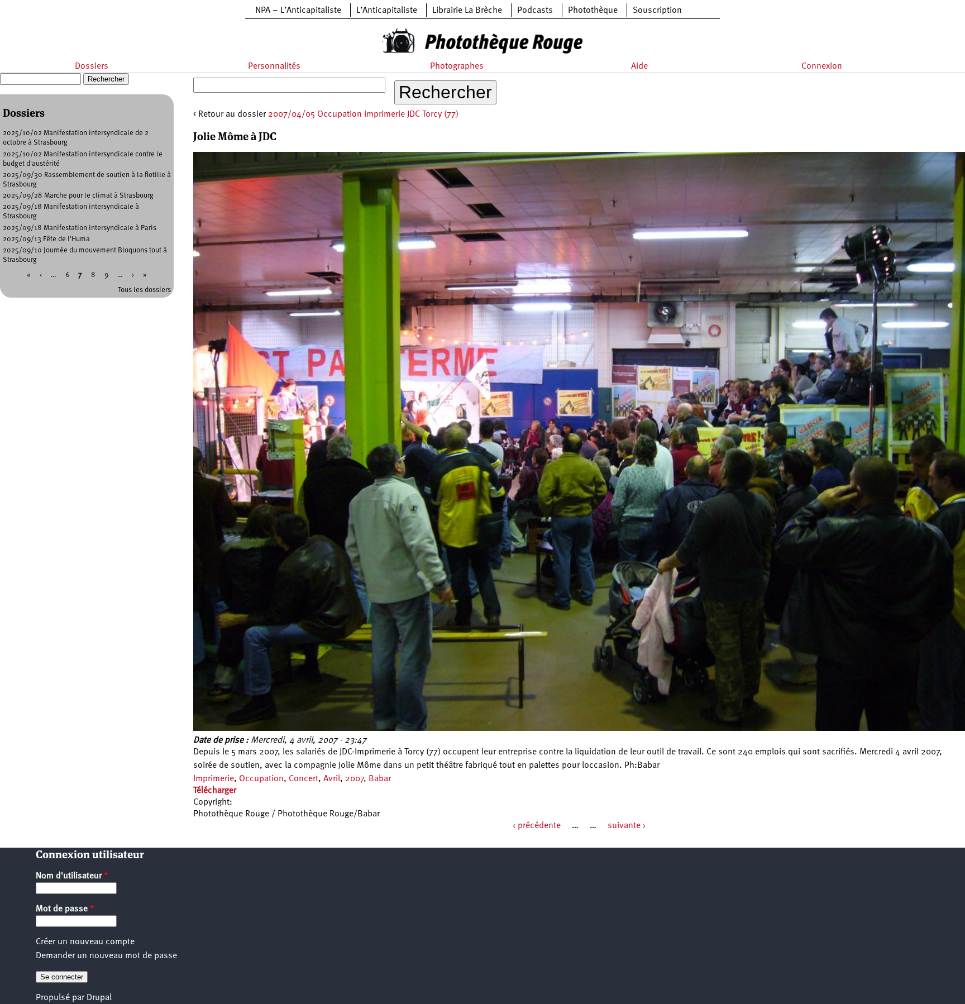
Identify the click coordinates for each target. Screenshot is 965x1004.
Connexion (821, 66)
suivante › (627, 825)
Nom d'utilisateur (72, 876)
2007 (354, 778)
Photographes (457, 66)
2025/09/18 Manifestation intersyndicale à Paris (79, 228)
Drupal (99, 997)
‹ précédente (537, 825)
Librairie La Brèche (467, 10)
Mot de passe (65, 909)
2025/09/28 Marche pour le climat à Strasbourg (78, 195)
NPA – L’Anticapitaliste (298, 10)
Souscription (657, 10)
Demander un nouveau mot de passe (106, 956)
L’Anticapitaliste (386, 10)
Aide (639, 66)
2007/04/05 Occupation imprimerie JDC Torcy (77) (363, 114)
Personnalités (274, 66)
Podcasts (535, 10)
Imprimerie (213, 778)
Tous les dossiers (144, 290)
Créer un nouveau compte (85, 942)
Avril (331, 778)
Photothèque (593, 10)
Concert (303, 778)
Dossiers (91, 66)
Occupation (261, 778)
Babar (380, 778)
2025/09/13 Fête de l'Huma (46, 239)
